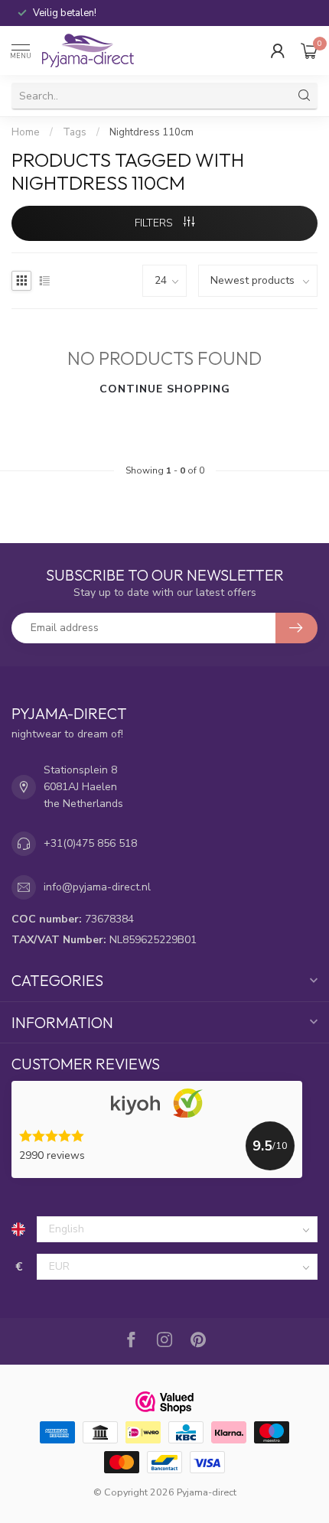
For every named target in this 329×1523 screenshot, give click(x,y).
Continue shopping (164, 389)
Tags (74, 132)
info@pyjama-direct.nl (97, 887)
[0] (309, 50)
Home (25, 132)
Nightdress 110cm (151, 132)
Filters (155, 223)
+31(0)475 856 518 (90, 843)
